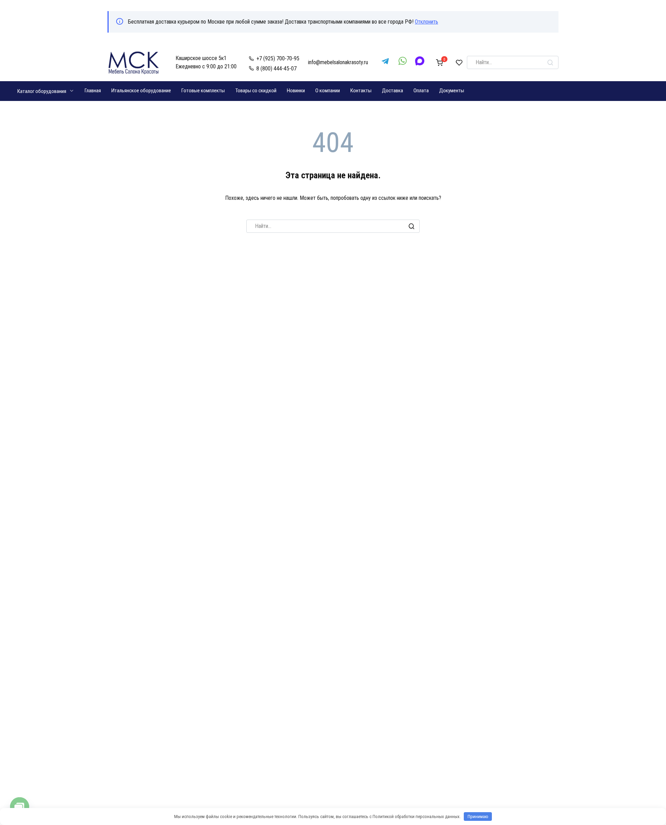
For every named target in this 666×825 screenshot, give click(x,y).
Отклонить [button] (426, 21)
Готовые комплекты (203, 90)
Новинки (296, 90)
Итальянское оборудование (141, 90)
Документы (451, 90)
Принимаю (478, 816)
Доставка (392, 90)
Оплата (421, 90)
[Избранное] (459, 62)
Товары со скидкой (255, 90)
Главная (93, 90)
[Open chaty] (19, 806)
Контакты (361, 90)
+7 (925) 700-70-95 (277, 58)
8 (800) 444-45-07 (276, 68)
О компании (327, 90)
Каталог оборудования (41, 91)
